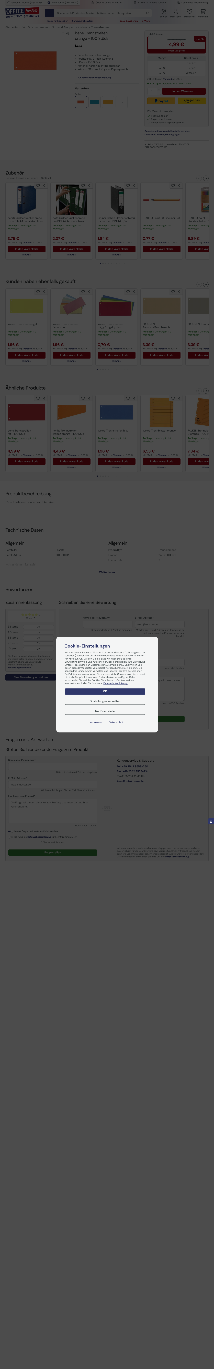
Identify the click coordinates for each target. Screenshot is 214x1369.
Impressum (96, 722)
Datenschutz (117, 722)
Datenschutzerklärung (115, 683)
